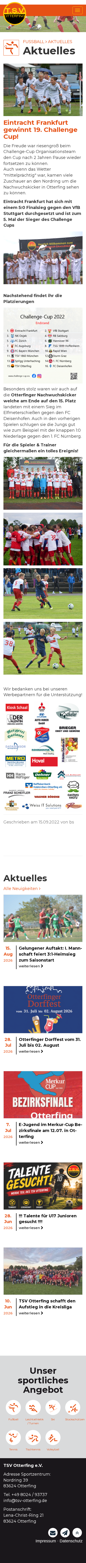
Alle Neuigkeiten (21, 888)
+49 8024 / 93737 (29, 1494)
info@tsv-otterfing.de (25, 1500)
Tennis (13, 1449)
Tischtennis (33, 1449)
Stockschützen (72, 1419)
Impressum (46, 1541)
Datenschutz (71, 1541)
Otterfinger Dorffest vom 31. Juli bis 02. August (50, 1045)
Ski (53, 1419)
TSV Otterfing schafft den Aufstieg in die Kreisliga (47, 1307)
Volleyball (53, 1449)
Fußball (33, 41)
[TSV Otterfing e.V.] (14, 13)
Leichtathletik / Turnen (33, 1421)
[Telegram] (65, 1532)
